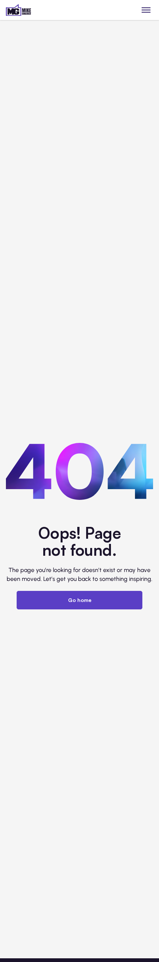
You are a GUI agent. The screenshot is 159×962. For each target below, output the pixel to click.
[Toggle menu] (146, 10)
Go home (79, 600)
